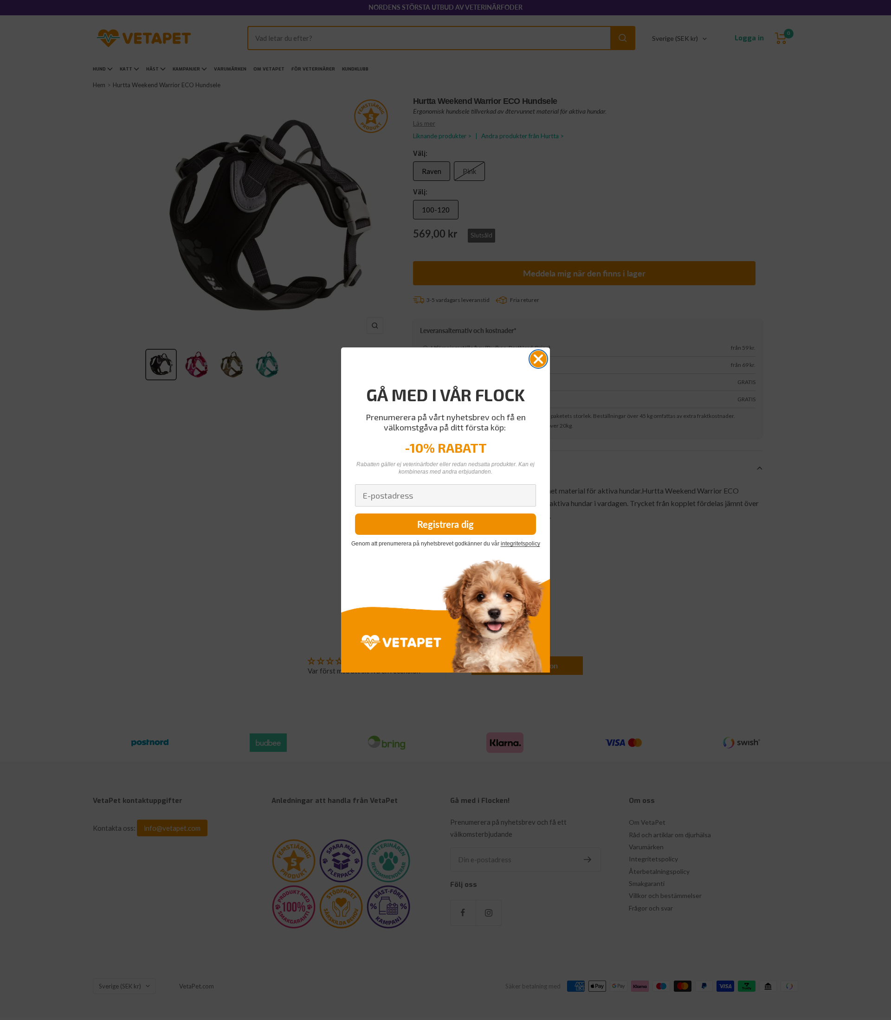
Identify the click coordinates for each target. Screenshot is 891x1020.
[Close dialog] (538, 359)
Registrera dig (445, 524)
